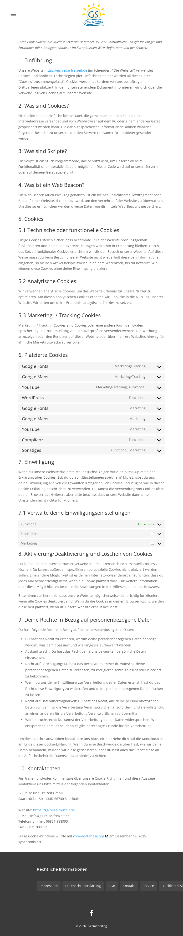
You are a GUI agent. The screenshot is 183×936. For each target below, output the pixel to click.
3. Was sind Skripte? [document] (42, 151)
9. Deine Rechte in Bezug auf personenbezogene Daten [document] (85, 620)
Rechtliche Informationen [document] (62, 869)
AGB (111, 885)
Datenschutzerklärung (83, 885)
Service (148, 885)
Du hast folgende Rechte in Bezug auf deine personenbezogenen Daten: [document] (76, 629)
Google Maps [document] (35, 377)
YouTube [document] (31, 387)
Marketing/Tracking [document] (130, 366)
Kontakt (129, 885)
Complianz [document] (32, 440)
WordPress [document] (33, 398)
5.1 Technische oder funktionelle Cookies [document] (68, 230)
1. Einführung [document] (35, 61)
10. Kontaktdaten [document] (39, 769)
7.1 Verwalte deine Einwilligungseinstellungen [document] (74, 513)
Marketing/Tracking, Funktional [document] (121, 387)
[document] (91, 46)
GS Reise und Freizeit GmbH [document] (40, 793)
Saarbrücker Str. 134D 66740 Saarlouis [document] (49, 798)
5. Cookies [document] (30, 219)
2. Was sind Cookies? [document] (43, 106)
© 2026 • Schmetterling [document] (91, 926)
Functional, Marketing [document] (128, 450)
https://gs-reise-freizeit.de (66, 70)
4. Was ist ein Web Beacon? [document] (51, 185)
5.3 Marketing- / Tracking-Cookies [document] (59, 315)
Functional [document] (137, 397)
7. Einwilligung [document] (36, 462)
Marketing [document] (137, 408)
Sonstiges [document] (31, 450)
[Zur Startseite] (93, 14)
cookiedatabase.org (88, 836)
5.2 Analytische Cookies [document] (47, 281)
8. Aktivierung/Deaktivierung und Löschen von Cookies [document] (85, 554)
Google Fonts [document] (35, 366)
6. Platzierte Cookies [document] (43, 355)
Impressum (49, 885)
